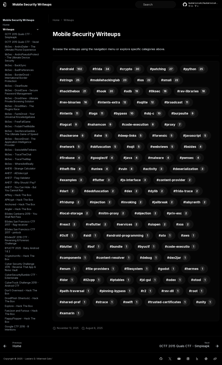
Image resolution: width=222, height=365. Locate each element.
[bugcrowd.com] (206, 359)
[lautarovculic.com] (215, 359)
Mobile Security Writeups (18, 20)
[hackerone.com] (197, 359)
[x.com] (169, 359)
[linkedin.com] (188, 359)
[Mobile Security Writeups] (4, 4)
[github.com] (160, 359)
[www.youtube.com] (179, 359)
